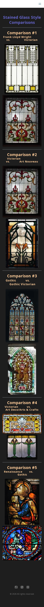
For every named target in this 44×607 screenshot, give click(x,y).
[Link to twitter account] (22, 587)
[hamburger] (40, 4)
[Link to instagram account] (27, 587)
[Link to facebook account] (16, 587)
